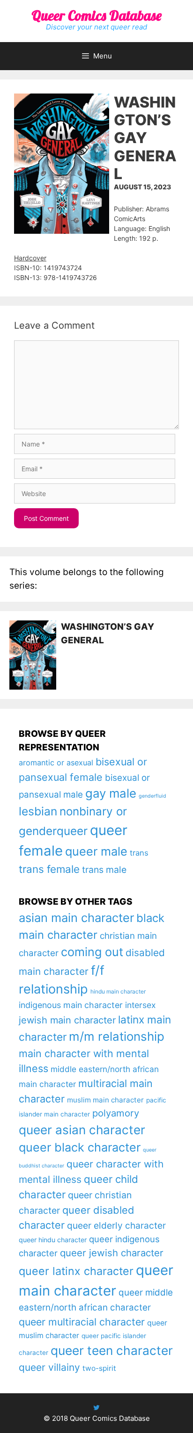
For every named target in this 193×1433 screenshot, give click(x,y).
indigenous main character (71, 1005)
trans (139, 852)
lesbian (38, 811)
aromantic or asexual (56, 762)
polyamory (115, 1113)
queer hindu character (53, 1240)
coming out (92, 952)
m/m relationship (116, 1036)
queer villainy (49, 1367)
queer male (96, 851)
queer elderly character (116, 1225)
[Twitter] (96, 1407)
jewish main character (67, 1020)
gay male (110, 793)
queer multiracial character (82, 1322)
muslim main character (105, 1099)
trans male (104, 869)
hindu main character (118, 991)
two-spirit (99, 1368)
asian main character (76, 917)
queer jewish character (111, 1253)
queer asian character (82, 1130)
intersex (140, 1005)
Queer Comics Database (96, 15)
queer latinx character (76, 1271)
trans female (49, 869)
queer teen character (112, 1350)
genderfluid (152, 796)
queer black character (80, 1147)
